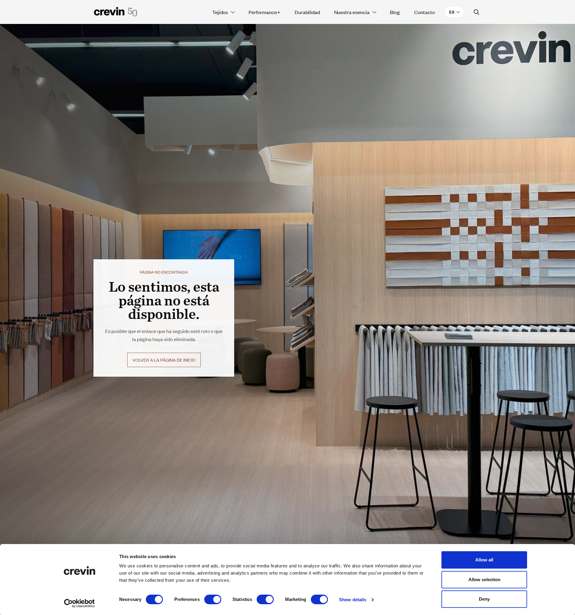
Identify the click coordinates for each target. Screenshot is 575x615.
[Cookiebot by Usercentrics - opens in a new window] (79, 603)
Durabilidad (307, 12)
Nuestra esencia (352, 12)
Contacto (424, 12)
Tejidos (220, 12)
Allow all (484, 559)
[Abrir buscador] (476, 12)
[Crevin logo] (115, 12)
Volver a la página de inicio (164, 360)
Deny (484, 599)
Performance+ (264, 12)
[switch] (212, 599)
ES (452, 12)
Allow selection (484, 579)
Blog (395, 12)
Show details (352, 599)
